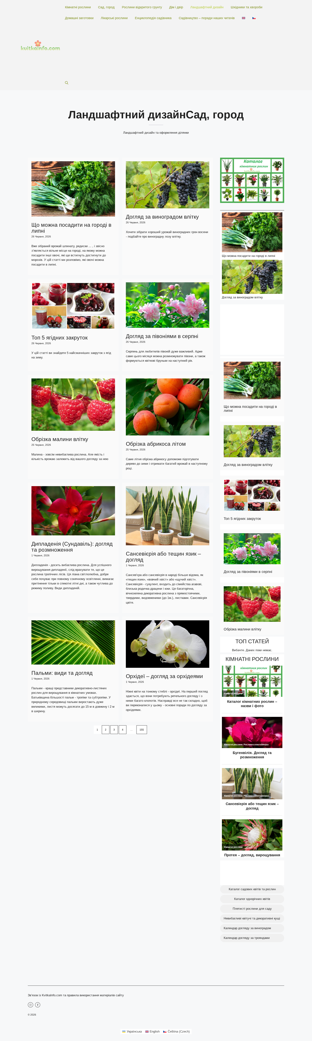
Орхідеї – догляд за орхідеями (164, 676)
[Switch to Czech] (254, 18)
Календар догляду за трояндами (247, 938)
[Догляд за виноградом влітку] (252, 277)
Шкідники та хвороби (246, 7)
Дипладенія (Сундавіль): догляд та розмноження (72, 547)
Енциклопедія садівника (153, 18)
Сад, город (106, 7)
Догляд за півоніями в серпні (162, 336)
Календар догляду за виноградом (247, 928)
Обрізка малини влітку (59, 439)
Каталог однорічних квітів (252, 899)
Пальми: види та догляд (62, 673)
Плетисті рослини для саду (252, 908)
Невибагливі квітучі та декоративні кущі (252, 918)
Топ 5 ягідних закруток (59, 338)
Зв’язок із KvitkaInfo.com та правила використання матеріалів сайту (76, 995)
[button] (66, 83)
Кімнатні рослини (78, 7)
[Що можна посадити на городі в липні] (252, 233)
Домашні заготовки (79, 18)
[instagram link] (30, 1005)
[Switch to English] (243, 18)
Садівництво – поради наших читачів (207, 18)
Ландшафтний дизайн (207, 7)
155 (142, 729)
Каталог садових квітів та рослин (252, 889)
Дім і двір (176, 7)
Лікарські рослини (114, 18)
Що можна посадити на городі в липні (248, 256)
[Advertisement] (174, 50)
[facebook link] (37, 1005)
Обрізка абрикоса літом (156, 444)
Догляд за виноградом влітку (162, 217)
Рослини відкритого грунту (142, 7)
